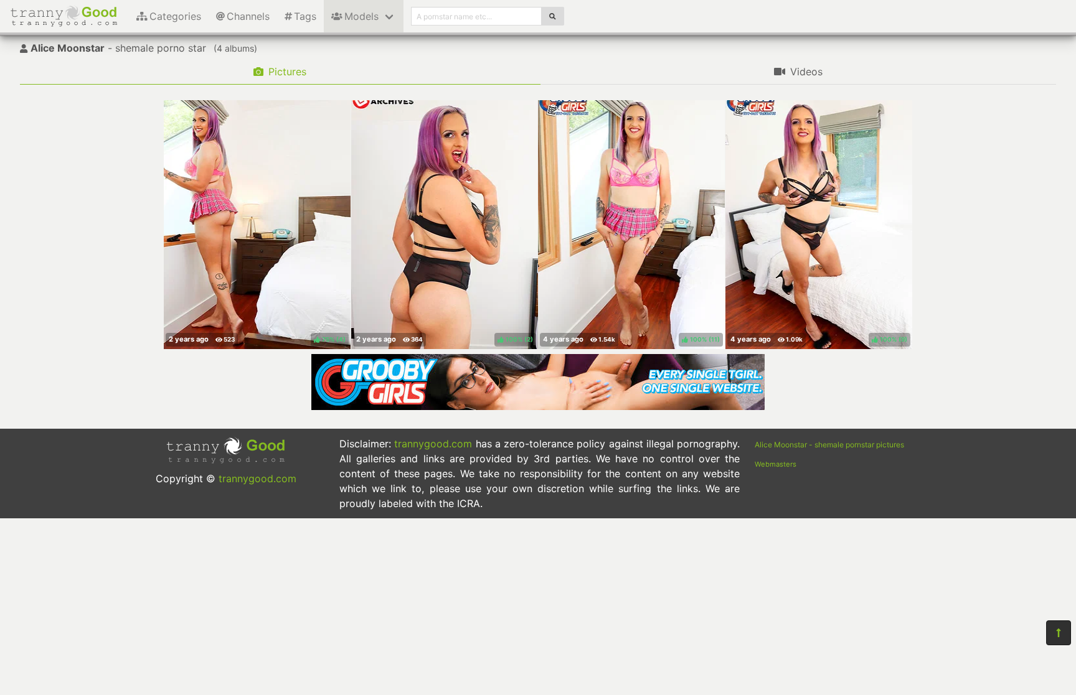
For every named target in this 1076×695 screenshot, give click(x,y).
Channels (248, 16)
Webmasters (775, 464)
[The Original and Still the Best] (538, 406)
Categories (175, 16)
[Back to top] (1058, 632)
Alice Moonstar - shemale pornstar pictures (829, 444)
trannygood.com (257, 478)
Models (361, 16)
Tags (305, 16)
